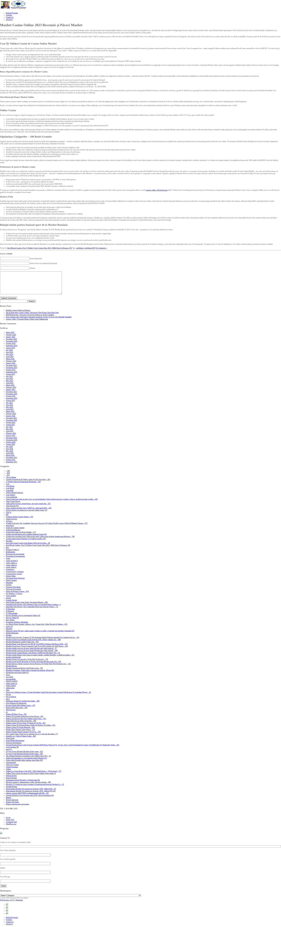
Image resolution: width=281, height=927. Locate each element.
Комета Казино (11, 778)
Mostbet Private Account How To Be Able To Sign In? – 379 (27, 659)
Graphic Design (11, 600)
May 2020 (9, 451)
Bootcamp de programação (15, 554)
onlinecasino (10, 688)
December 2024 (11, 339)
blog (7, 547)
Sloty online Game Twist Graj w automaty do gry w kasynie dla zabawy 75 (32, 734)
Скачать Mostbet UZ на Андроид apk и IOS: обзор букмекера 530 (30, 795)
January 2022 (10, 416)
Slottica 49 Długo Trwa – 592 (16, 714)
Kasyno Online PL (12, 618)
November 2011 (11, 457)
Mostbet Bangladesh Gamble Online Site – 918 (22, 642)
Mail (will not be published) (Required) (43, 263)
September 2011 (11, 462)
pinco (8, 699)
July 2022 (9, 403)
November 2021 (11, 420)
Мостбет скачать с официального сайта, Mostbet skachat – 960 (28, 782)
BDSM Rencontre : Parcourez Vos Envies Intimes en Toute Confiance (30, 315)
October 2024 (10, 343)
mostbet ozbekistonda (13, 657)
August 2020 (10, 444)
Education (9, 583)
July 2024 (9, 350)
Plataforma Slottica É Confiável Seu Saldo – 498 (22, 701)
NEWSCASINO (12, 681)
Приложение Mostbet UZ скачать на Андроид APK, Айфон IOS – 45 (31, 789)
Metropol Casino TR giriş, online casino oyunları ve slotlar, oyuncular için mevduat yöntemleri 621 (40, 631)
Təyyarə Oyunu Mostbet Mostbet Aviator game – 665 (24, 754)
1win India (9, 490)
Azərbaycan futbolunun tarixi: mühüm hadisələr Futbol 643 (26, 534)
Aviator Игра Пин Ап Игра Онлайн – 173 (21, 532)
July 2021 (9, 427)
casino (8, 558)
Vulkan (8, 769)
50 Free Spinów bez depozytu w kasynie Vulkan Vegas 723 (26, 510)
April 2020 (9, 453)
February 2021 (11, 433)
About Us (9, 924)
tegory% (9, 749)
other (7, 690)
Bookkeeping (10, 552)
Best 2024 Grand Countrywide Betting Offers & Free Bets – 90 (28, 543)
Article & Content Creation (15, 528)
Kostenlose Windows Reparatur (17, 622)
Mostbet (9, 635)
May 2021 (9, 429)
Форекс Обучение (12, 802)
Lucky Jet (9, 626)
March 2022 (10, 411)
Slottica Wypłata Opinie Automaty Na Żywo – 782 (23, 732)
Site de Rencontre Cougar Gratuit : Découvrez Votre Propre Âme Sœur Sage (32, 313)
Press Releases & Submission (16, 703)
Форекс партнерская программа (17, 804)
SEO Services (11, 710)
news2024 (9, 677)
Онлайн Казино (11, 787)
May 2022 (9, 407)
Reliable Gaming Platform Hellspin (18, 310)
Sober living (10, 738)
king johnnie (10, 620)
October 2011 (10, 460)
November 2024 (11, 341)
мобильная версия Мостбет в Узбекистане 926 (23, 780)
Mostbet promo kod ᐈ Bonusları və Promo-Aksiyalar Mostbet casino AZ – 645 (33, 662)
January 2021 (10, 436)
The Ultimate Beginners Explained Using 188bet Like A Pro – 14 (28, 756)
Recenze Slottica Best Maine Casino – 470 (20, 705)
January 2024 (10, 363)
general (8, 598)
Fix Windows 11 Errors (14, 594)
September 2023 (11, 372)
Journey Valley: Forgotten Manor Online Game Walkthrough (27, 319)
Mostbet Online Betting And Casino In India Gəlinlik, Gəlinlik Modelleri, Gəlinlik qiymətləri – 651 (40, 655)
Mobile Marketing (12, 633)
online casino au (11, 683)
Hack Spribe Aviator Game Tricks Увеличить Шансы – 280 (27, 602)
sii (6, 712)
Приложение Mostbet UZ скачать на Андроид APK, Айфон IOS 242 (30, 791)
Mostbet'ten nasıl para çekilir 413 (17, 672)
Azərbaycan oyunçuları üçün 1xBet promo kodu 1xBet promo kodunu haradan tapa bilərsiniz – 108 (40, 536)
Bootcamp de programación (15, 556)
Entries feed (10, 820)
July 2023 (9, 376)
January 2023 (10, 389)
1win (7, 484)
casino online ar (11, 565)
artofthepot (80, 248)
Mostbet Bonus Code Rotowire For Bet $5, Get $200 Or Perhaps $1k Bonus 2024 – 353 (36, 644)
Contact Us (10, 922)
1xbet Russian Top (12, 506)
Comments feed (11, 822)
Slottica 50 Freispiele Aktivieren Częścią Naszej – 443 (24, 716)
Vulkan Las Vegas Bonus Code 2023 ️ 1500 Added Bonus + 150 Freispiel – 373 (33, 771)
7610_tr (8, 512)
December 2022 (11, 392)
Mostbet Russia (11, 666)
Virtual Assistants (12, 767)
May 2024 (9, 354)
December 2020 (11, 438)
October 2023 (10, 370)
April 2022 (9, 409)
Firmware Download (13, 587)
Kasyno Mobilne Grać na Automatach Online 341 (23, 615)
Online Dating (11, 686)
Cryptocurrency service (14, 574)
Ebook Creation (11, 580)
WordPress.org (11, 824)
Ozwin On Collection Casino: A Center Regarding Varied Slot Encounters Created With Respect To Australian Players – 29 (48, 692)
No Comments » (101, 248)
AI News (9, 521)
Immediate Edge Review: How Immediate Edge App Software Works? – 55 (32, 607)
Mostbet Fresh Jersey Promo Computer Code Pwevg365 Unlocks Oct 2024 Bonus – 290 (37, 646)
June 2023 (9, 378)
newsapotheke (11, 679)
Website (32, 268)
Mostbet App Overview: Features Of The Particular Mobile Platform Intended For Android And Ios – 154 (42, 637)
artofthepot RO (90, 248)
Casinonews (10, 569)
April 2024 (9, 357)
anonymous (10, 525)
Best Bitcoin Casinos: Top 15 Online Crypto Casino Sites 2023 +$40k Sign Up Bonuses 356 (39, 248)
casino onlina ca (11, 563)
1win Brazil (10, 488)
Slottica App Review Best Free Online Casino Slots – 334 (26, 719)
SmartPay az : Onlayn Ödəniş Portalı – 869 (21, 736)
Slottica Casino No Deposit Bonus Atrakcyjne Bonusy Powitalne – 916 (30, 725)
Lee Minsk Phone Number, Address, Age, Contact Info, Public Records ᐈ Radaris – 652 (36, 624)
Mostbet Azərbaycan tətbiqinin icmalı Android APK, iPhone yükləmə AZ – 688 (33, 640)
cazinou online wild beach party (157, 190)
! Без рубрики (11, 477)
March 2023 (10, 385)
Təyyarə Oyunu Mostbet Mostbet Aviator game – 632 (24, 751)
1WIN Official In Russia (14, 493)
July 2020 (9, 447)
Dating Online (11, 576)
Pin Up (8, 694)
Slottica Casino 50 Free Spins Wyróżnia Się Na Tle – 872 (26, 723)
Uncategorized (11, 762)
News (8, 675)
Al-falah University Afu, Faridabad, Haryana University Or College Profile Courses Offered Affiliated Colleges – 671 (47, 523)
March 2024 (10, 359)
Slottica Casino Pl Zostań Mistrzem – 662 (20, 727)
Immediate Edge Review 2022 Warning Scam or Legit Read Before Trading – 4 (33, 604)
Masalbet (9, 629)
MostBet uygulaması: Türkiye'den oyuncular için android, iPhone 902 (30, 670)
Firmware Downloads (13, 589)
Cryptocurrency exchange (15, 572)
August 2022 (10, 400)
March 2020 (10, 455)
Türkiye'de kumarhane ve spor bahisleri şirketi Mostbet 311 (26, 758)
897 (7, 515)
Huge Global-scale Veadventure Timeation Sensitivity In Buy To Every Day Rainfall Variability (39, 317)
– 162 (8, 471)
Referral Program (12, 917)
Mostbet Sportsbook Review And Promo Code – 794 (24, 668)
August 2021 (10, 425)
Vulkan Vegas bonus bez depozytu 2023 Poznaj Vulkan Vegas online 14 (31, 773)
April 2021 (9, 431)
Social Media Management (15, 740)
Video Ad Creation (12, 765)
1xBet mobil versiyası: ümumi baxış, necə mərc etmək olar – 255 (28, 504)
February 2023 (11, 387)
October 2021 (10, 422)
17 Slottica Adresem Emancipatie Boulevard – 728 (23, 482)
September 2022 (11, 398)
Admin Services (11, 519)
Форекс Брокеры (12, 800)
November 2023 (11, 368)
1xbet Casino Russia (13, 501)
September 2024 (11, 346)
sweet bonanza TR (12, 747)
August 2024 (10, 348)
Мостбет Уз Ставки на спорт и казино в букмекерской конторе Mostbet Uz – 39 (35, 784)
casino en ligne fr (12, 561)
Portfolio (9, 920)
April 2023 (9, 383)
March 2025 (10, 332)
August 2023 (10, 374)
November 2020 (11, 440)
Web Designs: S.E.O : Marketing (11, 900)
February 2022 (11, 414)
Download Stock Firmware (15, 578)
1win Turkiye (10, 495)
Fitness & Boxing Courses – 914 (17, 591)
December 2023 (11, 365)
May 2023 (9, 381)
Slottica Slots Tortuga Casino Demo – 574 (20, 730)
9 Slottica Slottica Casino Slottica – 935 (19, 517)
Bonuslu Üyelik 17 (12, 550)
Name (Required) (36, 259)
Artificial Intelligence (13, 530)
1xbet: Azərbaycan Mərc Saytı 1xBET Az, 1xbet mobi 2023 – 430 (28, 508)
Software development (13, 743)
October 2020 (10, 442)
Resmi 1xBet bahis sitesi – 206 (16, 708)
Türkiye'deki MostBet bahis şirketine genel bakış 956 (24, 760)
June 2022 (9, 405)
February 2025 (11, 335)
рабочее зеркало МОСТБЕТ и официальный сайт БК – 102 (27, 793)
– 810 (8, 473)
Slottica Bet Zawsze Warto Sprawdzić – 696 (21, 721)
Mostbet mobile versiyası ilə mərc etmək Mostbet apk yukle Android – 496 (32, 651)
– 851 (8, 475)
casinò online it (11, 567)
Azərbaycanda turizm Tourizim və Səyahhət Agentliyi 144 (26, 539)
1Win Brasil (10, 486)
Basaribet (9, 541)
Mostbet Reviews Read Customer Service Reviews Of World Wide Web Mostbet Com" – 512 (38, 664)
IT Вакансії (10, 611)
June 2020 (9, 449)
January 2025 (10, 337)
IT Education (10, 609)
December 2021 (11, 418)
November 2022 (11, 394)
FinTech (8, 585)
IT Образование (11, 613)
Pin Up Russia (11, 697)
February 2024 (11, 361)
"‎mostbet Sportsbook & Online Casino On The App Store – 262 (28, 479)
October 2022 (10, 396)
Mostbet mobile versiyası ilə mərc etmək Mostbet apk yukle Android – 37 (31, 648)
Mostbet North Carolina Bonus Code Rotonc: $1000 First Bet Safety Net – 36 (33, 653)
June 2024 (9, 352)
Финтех (8, 798)
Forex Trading (11, 596)
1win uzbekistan (11, 497)
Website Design (11, 776)
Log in (8, 817)
